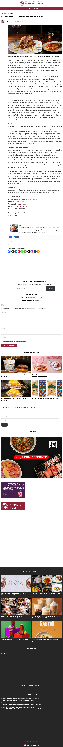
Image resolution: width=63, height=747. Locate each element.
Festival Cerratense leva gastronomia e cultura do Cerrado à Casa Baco (21, 704)
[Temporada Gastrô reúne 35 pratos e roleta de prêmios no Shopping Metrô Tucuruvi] (47, 629)
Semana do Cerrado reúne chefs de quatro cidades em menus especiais (18, 702)
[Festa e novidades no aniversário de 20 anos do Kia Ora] (16, 364)
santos (25, 408)
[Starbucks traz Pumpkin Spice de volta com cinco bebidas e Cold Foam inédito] (47, 606)
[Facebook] (17, 237)
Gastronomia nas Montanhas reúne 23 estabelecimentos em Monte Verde (11, 617)
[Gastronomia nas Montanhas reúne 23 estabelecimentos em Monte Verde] (16, 606)
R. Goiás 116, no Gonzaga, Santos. (26, 199)
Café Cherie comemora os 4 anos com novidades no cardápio (44, 376)
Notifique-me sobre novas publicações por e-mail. (15, 341)
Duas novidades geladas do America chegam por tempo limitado (19, 700)
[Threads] (28, 251)
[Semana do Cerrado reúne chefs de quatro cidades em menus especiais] (47, 583)
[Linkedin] (14, 237)
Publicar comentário (9, 345)
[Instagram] (10, 237)
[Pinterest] (19, 251)
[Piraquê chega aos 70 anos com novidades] (47, 388)
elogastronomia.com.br (18, 201)
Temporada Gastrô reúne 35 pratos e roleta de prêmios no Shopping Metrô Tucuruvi (45, 640)
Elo (12, 408)
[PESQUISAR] (61, 8)
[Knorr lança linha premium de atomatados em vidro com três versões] (16, 629)
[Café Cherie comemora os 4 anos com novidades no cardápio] (47, 364)
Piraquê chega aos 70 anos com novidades (45, 398)
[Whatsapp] (22, 251)
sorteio (32, 408)
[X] (12, 251)
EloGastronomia (20, 204)
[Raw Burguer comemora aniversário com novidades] (16, 388)
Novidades (18, 408)
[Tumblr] (35, 251)
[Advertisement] (35, 264)
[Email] (25, 251)
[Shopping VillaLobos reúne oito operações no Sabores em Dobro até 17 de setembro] (16, 583)
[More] (38, 251)
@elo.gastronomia (21, 206)
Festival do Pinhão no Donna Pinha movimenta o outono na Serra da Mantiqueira (24, 709)
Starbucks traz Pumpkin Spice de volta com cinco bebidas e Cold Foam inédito (46, 617)
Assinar (50, 288)
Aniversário (6, 408)
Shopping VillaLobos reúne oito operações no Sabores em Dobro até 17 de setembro (13, 594)
